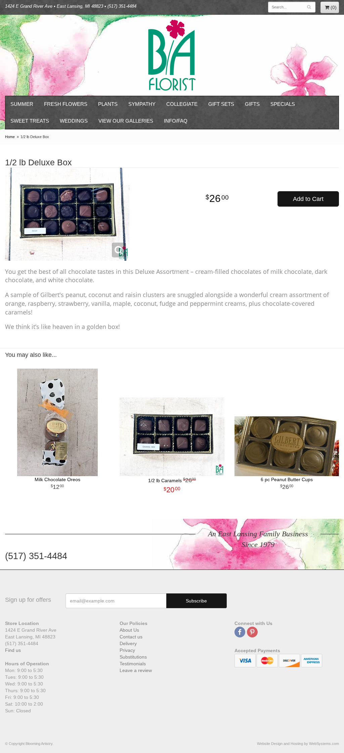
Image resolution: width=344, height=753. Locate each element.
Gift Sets (221, 104)
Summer (21, 104)
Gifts (252, 104)
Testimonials (133, 663)
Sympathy (142, 104)
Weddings (74, 121)
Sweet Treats (29, 121)
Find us (13, 650)
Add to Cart (308, 199)
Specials (282, 104)
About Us (129, 630)
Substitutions (133, 657)
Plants (108, 104)
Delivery (128, 643)
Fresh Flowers (65, 104)
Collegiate (182, 104)
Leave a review (136, 670)
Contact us (131, 636)
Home (10, 137)
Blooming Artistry (172, 55)
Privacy (127, 650)
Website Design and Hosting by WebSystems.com (298, 744)
